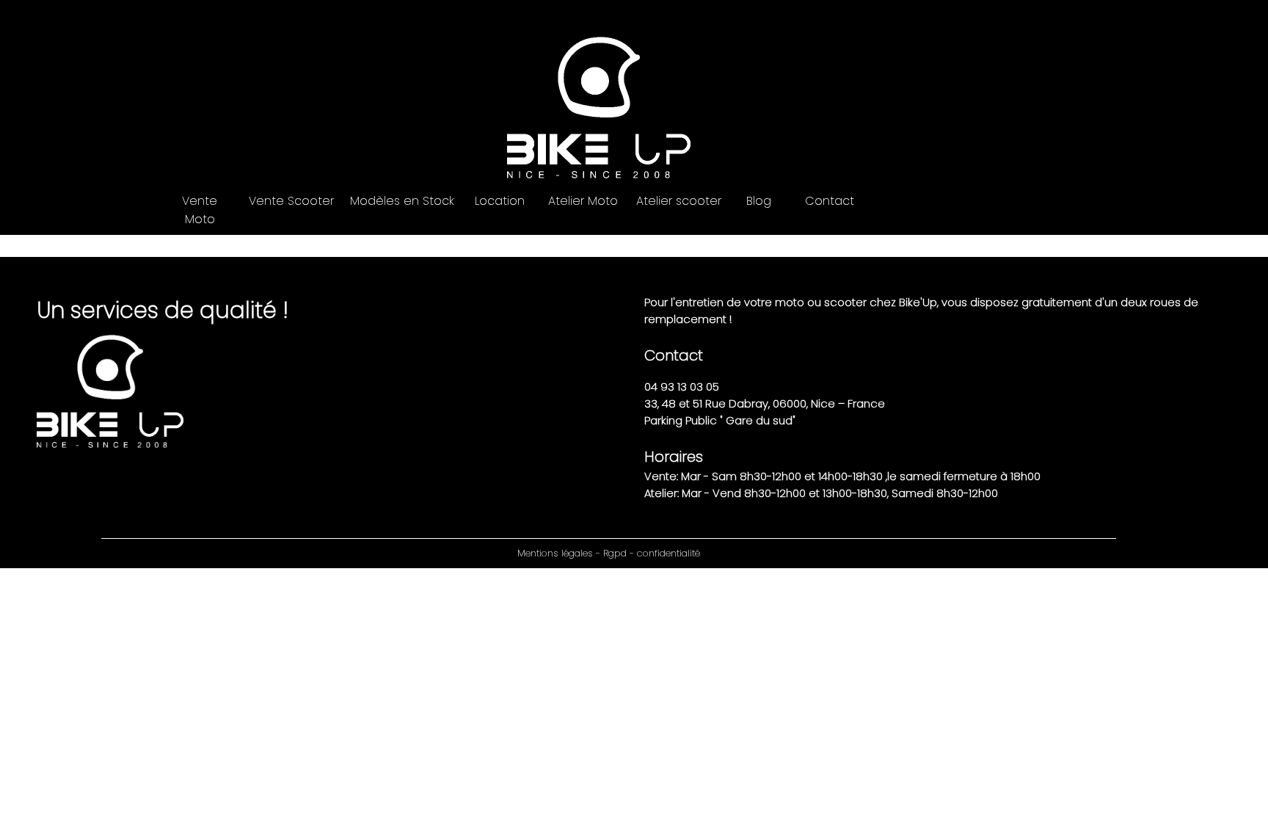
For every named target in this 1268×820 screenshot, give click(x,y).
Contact (829, 200)
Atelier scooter (678, 200)
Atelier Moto (583, 200)
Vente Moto (199, 210)
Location (500, 200)
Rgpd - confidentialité (651, 553)
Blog (758, 200)
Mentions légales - (560, 553)
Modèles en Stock (402, 200)
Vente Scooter (291, 200)
